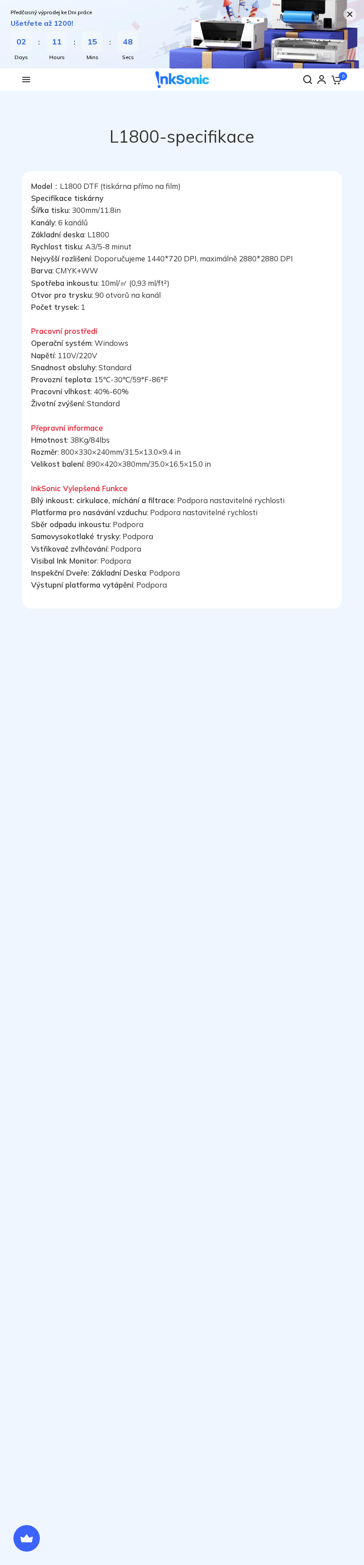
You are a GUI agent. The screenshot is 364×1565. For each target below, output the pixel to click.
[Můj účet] (322, 79)
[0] (336, 79)
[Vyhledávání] (307, 79)
